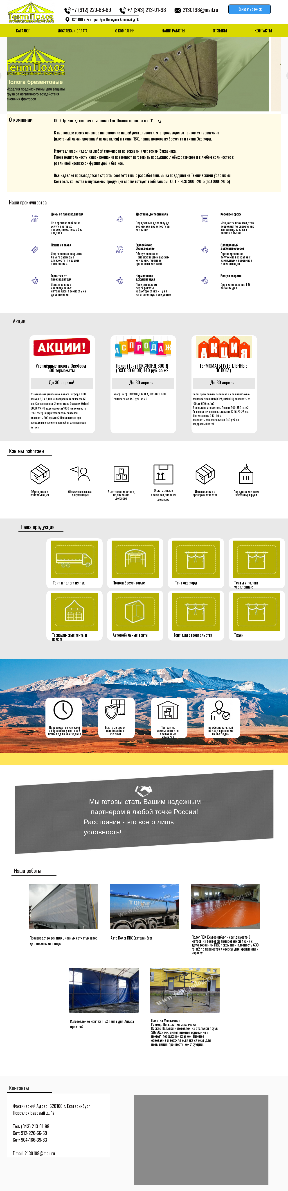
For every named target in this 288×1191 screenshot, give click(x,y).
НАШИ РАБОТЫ (173, 31)
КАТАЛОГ (23, 31)
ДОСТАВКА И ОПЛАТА (73, 31)
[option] (144, 73)
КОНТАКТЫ (263, 31)
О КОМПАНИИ (124, 31)
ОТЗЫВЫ (220, 31)
